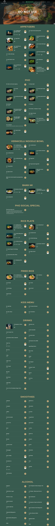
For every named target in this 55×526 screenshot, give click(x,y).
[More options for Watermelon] (25, 474)
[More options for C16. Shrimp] (25, 289)
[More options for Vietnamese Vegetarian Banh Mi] (48, 190)
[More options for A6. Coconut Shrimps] (48, 44)
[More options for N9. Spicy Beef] (25, 172)
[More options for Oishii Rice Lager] (25, 492)
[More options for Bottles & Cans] (25, 497)
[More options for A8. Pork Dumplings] (48, 52)
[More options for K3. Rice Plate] (25, 312)
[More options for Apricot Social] (25, 502)
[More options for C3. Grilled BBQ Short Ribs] (25, 234)
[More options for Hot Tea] (25, 350)
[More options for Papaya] (48, 440)
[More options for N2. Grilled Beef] (48, 146)
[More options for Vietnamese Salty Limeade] (25, 338)
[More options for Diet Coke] (48, 351)
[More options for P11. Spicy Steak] (48, 114)
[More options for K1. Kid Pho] (25, 307)
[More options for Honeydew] (48, 423)
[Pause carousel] (54, 23)
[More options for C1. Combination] (25, 225)
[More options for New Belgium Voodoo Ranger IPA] (48, 486)
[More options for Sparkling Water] (48, 347)
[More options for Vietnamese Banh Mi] (25, 190)
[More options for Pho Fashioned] (48, 497)
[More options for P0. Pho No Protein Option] (25, 85)
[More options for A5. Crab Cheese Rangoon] (25, 47)
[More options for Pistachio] (48, 451)
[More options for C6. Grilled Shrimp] (48, 239)
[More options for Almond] (25, 401)
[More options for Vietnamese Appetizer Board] (48, 68)
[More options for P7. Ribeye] (48, 105)
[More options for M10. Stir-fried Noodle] (48, 170)
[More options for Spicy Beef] (48, 289)
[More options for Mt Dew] (25, 372)
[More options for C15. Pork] (48, 283)
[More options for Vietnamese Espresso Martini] (48, 503)
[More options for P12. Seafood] (25, 125)
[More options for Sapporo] (25, 486)
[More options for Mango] (25, 434)
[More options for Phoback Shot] (48, 519)
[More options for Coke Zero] (25, 361)
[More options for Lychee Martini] (25, 507)
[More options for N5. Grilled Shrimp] (25, 159)
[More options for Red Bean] (48, 456)
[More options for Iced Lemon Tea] (25, 333)
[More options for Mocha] (25, 440)
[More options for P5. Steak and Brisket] (48, 97)
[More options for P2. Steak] (25, 89)
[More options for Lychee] (48, 429)
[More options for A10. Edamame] (48, 60)
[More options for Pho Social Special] (25, 210)
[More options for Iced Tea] (48, 379)
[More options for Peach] (48, 445)
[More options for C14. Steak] (25, 283)
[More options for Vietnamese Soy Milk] (48, 341)
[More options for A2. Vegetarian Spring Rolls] (48, 31)
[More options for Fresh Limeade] (48, 330)
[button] (16, 33)
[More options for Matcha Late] (48, 325)
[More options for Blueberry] (48, 401)
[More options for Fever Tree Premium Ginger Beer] (25, 389)
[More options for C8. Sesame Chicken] (48, 244)
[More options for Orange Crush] (48, 368)
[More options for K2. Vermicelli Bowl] (48, 307)
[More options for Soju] (48, 525)
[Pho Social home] (4, 2)
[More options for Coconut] (48, 412)
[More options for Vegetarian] (25, 294)
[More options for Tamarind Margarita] (25, 513)
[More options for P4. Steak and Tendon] (25, 97)
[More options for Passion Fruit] (25, 445)
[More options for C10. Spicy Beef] (48, 252)
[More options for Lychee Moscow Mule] (48, 514)
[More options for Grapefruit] (48, 418)
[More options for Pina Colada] (25, 456)
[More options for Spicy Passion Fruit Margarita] (48, 508)
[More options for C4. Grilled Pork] (48, 233)
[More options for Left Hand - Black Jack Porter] (48, 492)
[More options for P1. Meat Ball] (48, 85)
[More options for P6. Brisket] (25, 105)
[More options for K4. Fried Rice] (48, 312)
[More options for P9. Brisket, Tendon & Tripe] (48, 109)
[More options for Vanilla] (48, 467)
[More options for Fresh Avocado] (25, 418)
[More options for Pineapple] (25, 451)
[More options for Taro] (48, 462)
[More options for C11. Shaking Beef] (25, 261)
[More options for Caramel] (25, 407)
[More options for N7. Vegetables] (25, 167)
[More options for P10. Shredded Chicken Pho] (25, 118)
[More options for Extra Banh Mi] (25, 197)
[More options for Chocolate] (48, 407)
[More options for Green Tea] (25, 423)
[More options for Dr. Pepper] (48, 362)
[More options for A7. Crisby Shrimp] (25, 54)
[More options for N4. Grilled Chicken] (48, 151)
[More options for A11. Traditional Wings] (25, 65)
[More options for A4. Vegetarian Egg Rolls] (48, 37)
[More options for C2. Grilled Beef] (48, 225)
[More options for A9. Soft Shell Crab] (25, 60)
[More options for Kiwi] (25, 429)
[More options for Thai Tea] (25, 344)
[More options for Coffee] (25, 412)
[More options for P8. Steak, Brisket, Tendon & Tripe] (25, 110)
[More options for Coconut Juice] (48, 336)
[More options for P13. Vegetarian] (48, 119)
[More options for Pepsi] (48, 357)
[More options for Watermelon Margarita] (25, 518)
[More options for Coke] (25, 356)
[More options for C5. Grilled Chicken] (25, 242)
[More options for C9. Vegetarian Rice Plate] (25, 255)
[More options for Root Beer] (25, 378)
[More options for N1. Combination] (25, 146)
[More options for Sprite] (48, 373)
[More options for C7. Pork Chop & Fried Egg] (25, 250)
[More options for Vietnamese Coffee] (25, 325)
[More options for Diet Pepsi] (25, 367)
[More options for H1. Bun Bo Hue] (25, 131)
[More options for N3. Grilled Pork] (25, 153)
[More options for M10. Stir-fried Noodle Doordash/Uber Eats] (25, 178)
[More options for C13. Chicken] (48, 275)
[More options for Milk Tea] (48, 434)
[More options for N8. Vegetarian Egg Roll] (48, 164)
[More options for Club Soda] (25, 383)
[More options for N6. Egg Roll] (48, 159)
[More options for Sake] (25, 524)
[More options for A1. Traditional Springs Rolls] (25, 31)
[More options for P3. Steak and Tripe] (48, 89)
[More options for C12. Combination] (25, 275)
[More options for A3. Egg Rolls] (25, 39)
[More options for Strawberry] (25, 462)
